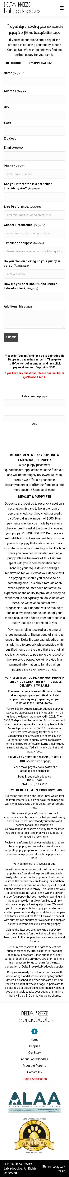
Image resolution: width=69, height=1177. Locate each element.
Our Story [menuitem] (34, 1052)
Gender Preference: (24, 225)
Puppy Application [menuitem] (34, 1079)
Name (14, 73)
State (7, 122)
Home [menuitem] (34, 1039)
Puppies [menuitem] (34, 1046)
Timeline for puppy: (24, 243)
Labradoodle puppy (34, 396)
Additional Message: (18, 306)
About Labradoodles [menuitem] (34, 1059)
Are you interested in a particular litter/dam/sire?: (28, 186)
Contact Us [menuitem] (34, 1072)
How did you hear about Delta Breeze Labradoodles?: (31, 286)
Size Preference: (22, 207)
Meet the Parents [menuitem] (34, 1065)
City (6, 107)
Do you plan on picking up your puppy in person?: (32, 263)
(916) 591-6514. (36, 377)
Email (13, 147)
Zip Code (10, 138)
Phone (14, 166)
